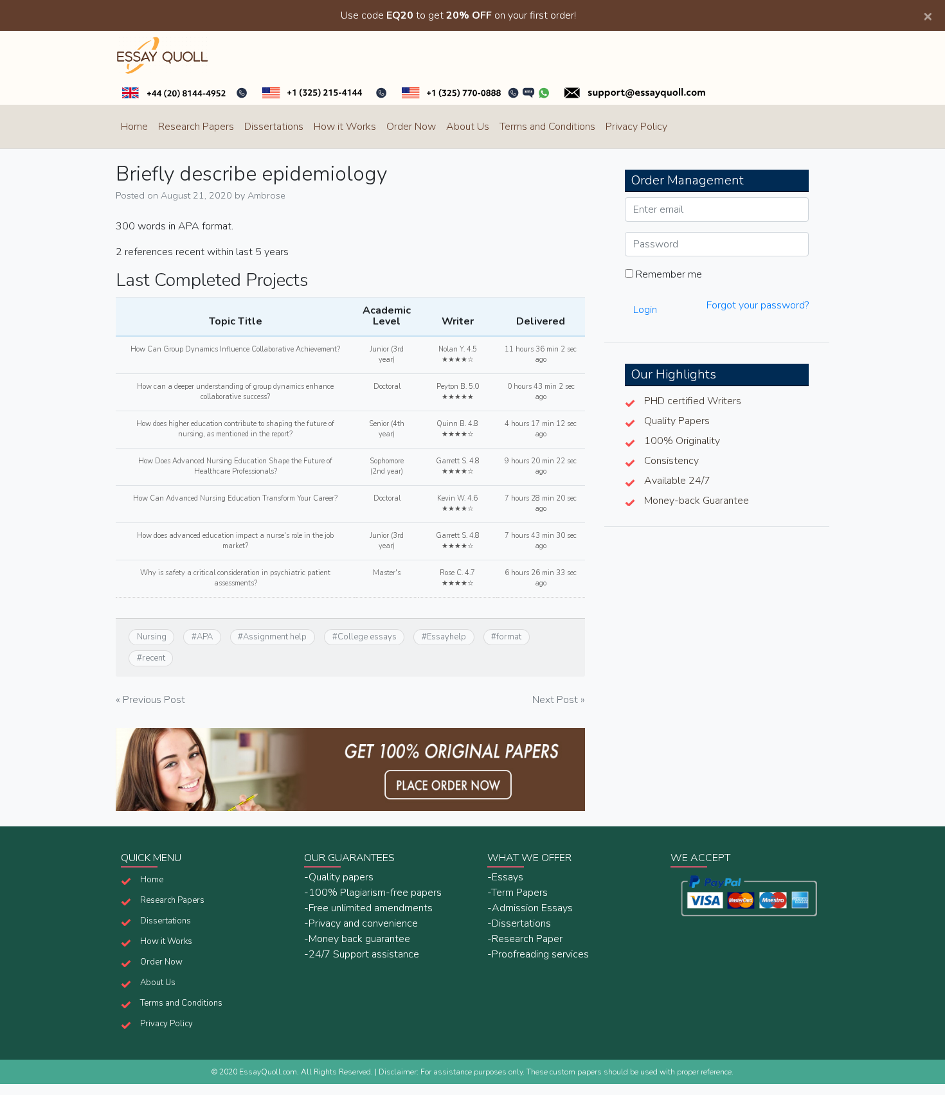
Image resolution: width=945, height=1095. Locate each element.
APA (205, 637)
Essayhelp (446, 637)
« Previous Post (150, 700)
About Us (467, 127)
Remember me (667, 274)
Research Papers (196, 127)
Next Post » (558, 700)
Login (645, 310)
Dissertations (273, 127)
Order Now (411, 127)
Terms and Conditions (547, 127)
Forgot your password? (757, 305)
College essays (367, 637)
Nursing (151, 637)
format (508, 637)
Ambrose (266, 195)
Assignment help (275, 637)
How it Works (345, 127)
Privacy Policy (636, 127)
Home (134, 127)
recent (153, 658)
